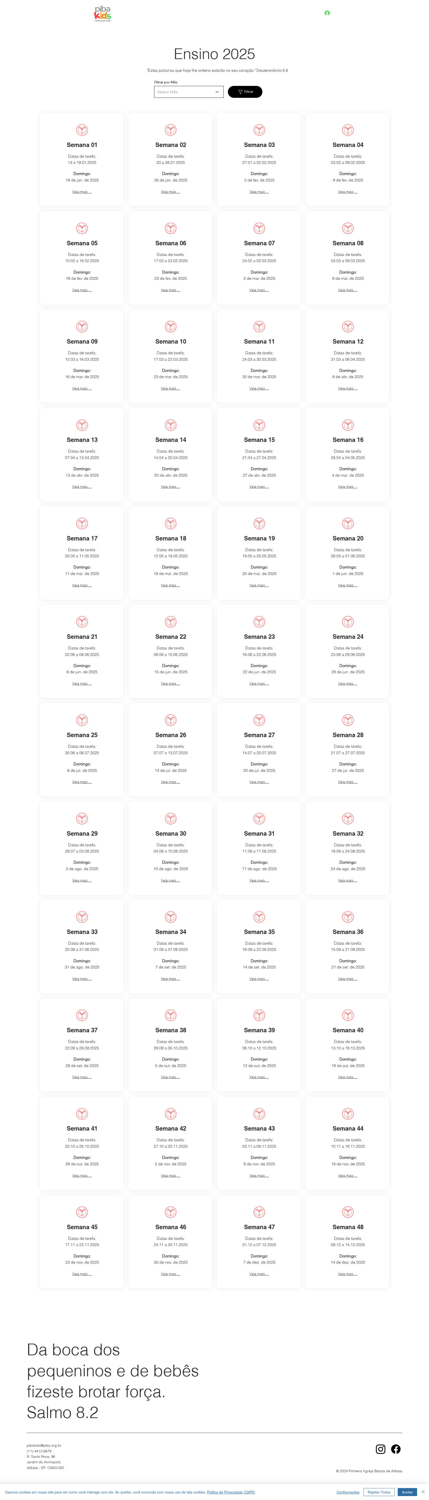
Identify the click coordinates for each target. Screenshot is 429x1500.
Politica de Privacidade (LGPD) (231, 1492)
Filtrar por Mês (166, 82)
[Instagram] (380, 1449)
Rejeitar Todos (379, 1492)
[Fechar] (423, 1492)
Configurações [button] (348, 1492)
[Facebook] (396, 1449)
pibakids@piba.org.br (44, 1445)
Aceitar (407, 1492)
